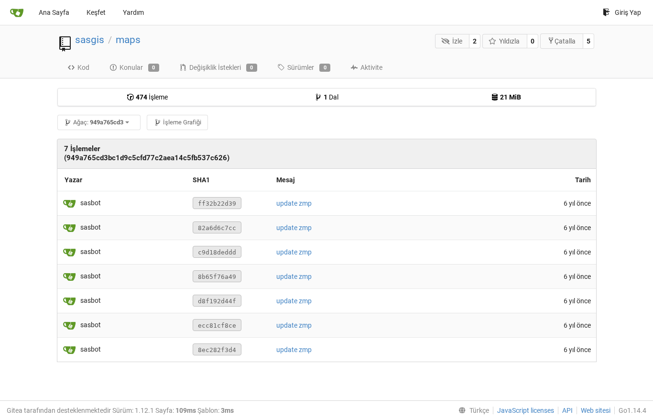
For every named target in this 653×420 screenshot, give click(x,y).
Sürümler (306, 67)
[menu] (472, 410)
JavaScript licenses (525, 410)
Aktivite (371, 67)
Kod (83, 67)
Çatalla (565, 41)
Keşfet (96, 12)
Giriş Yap (628, 12)
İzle (457, 41)
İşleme (152, 97)
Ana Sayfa (54, 12)
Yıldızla (509, 41)
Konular (137, 67)
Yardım (133, 12)
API (567, 410)
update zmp (294, 203)
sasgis (89, 39)
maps (128, 39)
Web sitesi (595, 410)
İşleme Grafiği (182, 122)
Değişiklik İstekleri (221, 67)
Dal (331, 97)
